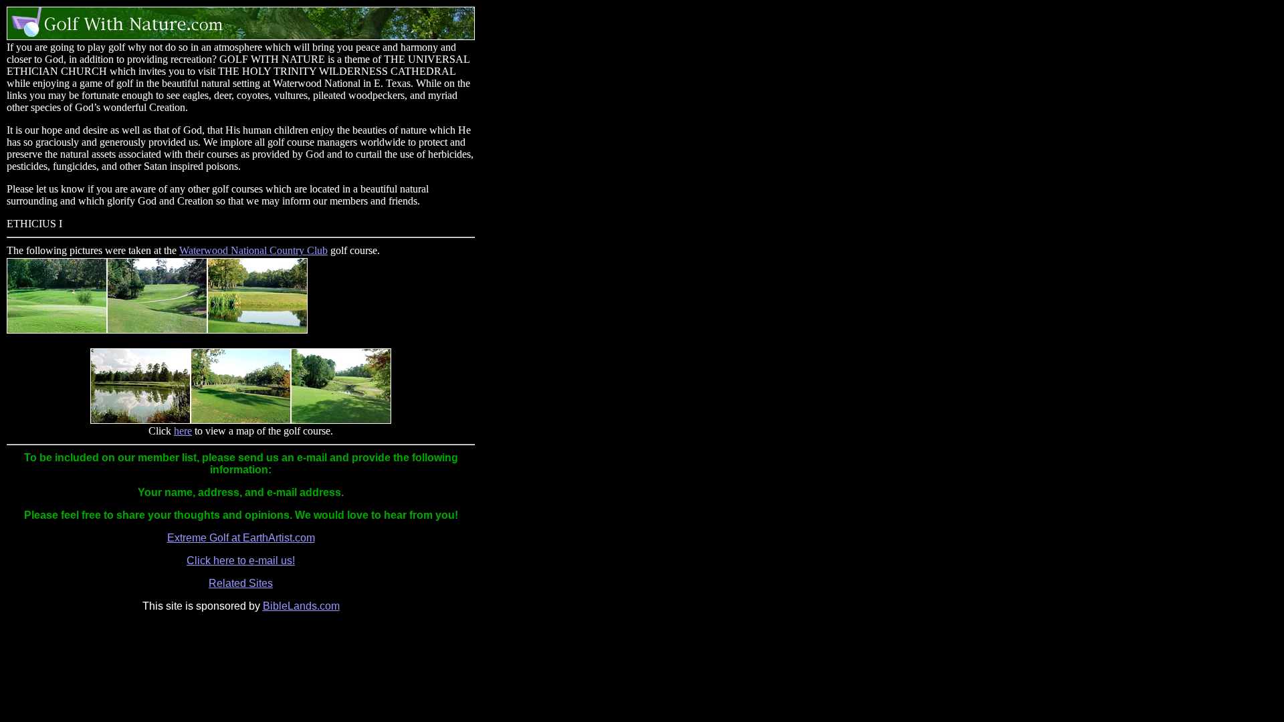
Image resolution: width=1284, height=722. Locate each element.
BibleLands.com (301, 606)
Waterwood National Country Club (253, 250)
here (183, 431)
